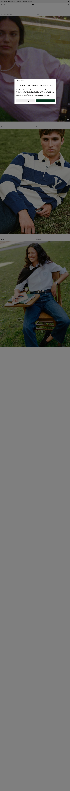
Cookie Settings (25, 101)
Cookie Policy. (46, 95)
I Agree (45, 100)
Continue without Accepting (49, 80)
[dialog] (35, 91)
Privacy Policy (38, 95)
